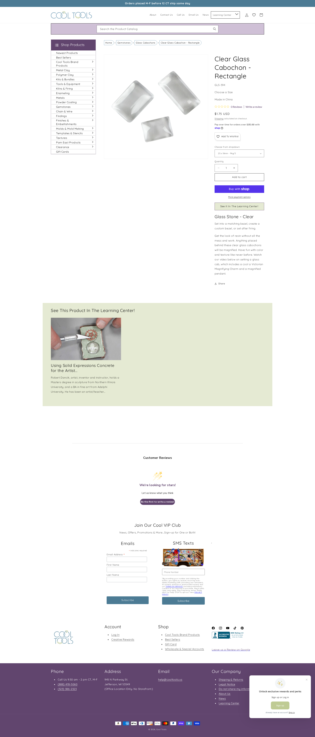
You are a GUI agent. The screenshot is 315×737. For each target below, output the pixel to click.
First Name (113, 564)
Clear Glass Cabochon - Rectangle (180, 42)
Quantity (219, 161)
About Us (225, 693)
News (222, 698)
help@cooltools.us (170, 679)
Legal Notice (227, 684)
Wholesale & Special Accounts (184, 649)
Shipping (219, 118)
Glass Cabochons (145, 42)
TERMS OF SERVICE (174, 586)
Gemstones (123, 42)
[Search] (214, 29)
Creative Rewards (122, 639)
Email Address (116, 554)
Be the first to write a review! (157, 501)
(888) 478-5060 (67, 684)
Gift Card (171, 644)
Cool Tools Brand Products (182, 634)
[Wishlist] (254, 15)
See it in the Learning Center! (239, 206)
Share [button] (221, 283)
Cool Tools (161, 729)
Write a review (254, 106)
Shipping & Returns (231, 679)
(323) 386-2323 (67, 689)
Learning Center (229, 703)
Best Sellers (172, 639)
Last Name (113, 574)
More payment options (239, 197)
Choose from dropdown (227, 147)
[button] (236, 13)
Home (108, 42)
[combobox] (157, 29)
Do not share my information (237, 689)
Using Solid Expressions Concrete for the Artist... (82, 368)
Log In (115, 634)
